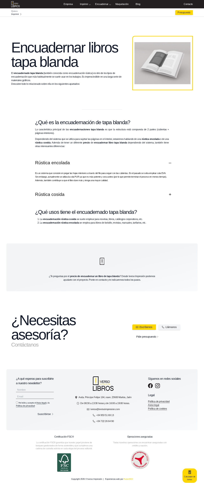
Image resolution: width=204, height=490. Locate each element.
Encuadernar (101, 4)
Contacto (188, 4)
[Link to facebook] (150, 385)
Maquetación (122, 4)
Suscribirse (44, 414)
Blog (138, 4)
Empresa (68, 4)
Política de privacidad (25, 406)
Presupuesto (184, 12)
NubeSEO (128, 479)
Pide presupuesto (146, 336)
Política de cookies (157, 408)
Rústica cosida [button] (50, 194)
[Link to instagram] (157, 385)
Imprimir (84, 4)
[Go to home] (102, 13)
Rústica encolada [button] (52, 162)
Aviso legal (41, 403)
